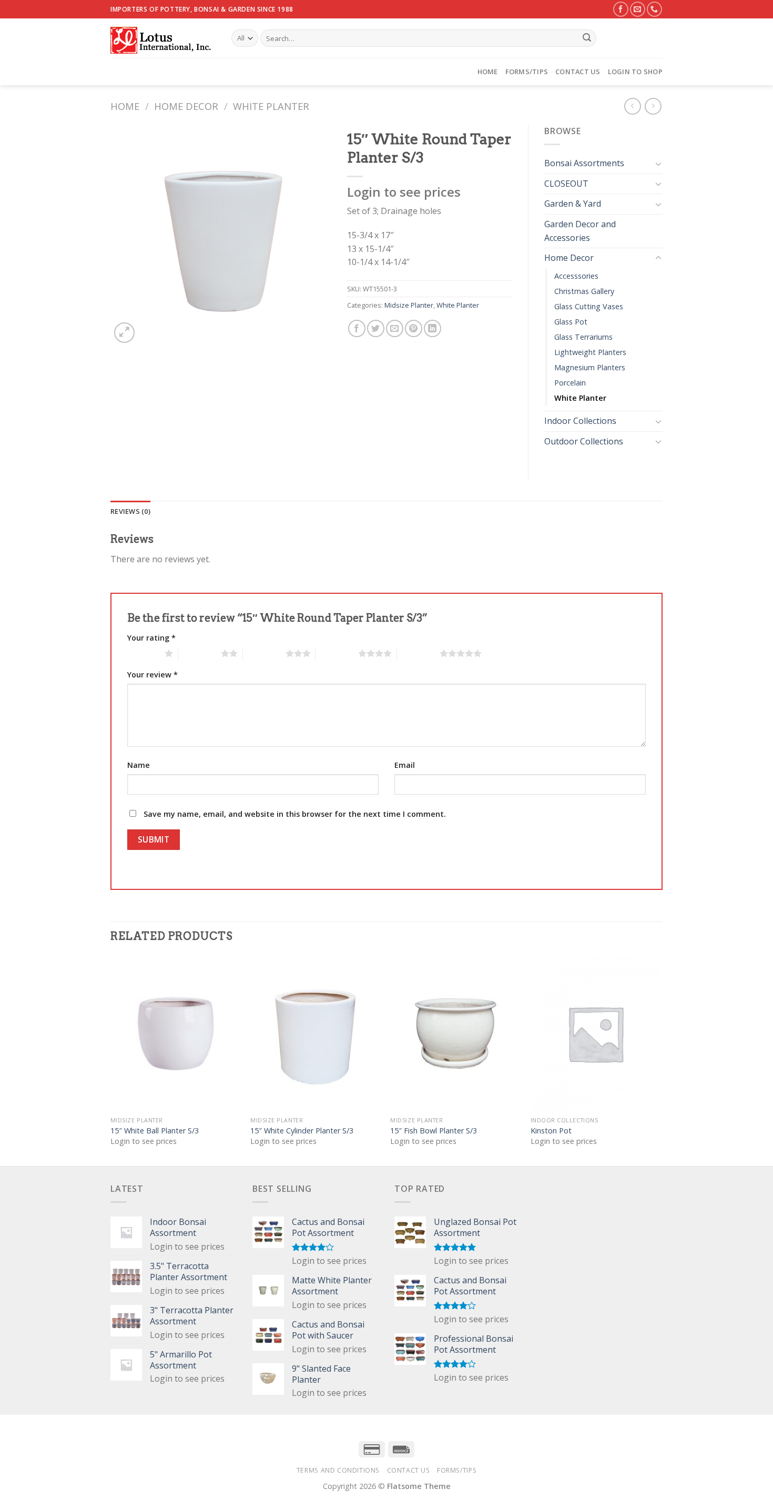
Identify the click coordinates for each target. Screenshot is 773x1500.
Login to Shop (635, 71)
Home (487, 71)
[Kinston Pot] (595, 1033)
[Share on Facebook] (356, 328)
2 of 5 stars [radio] (199, 653)
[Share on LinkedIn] (432, 328)
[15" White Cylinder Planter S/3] (315, 1033)
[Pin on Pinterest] (413, 328)
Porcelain (570, 383)
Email (404, 765)
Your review (152, 675)
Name (138, 765)
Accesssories (576, 276)
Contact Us (578, 71)
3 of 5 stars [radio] (264, 653)
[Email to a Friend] (394, 328)
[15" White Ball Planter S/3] (175, 1033)
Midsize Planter (408, 305)
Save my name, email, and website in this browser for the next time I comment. (295, 814)
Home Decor (186, 106)
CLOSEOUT (566, 183)
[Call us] (654, 9)
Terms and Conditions (338, 1470)
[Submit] (587, 38)
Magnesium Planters (589, 367)
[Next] (659, 1060)
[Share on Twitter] (375, 328)
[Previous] (111, 1060)
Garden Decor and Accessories (580, 231)
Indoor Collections (580, 421)
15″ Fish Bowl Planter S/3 (433, 1131)
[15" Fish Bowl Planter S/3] (455, 1033)
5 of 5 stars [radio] (418, 653)
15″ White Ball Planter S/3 (154, 1131)
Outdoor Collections (583, 441)
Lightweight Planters (590, 352)
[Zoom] (124, 332)
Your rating (151, 638)
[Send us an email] (637, 9)
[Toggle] (658, 163)
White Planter (271, 106)
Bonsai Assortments (584, 163)
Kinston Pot (551, 1131)
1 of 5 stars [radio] (143, 653)
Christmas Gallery (584, 291)
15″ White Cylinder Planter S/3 (301, 1131)
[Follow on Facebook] (620, 9)
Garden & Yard (572, 203)
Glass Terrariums (583, 337)
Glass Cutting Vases (588, 306)
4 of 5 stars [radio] (337, 653)
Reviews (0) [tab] (130, 511)
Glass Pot (570, 322)
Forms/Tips (526, 71)
